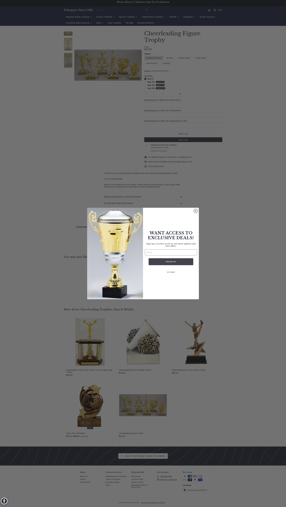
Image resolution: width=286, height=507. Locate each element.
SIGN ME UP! (171, 261)
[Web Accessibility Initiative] (4, 501)
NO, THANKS (171, 272)
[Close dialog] (196, 211)
